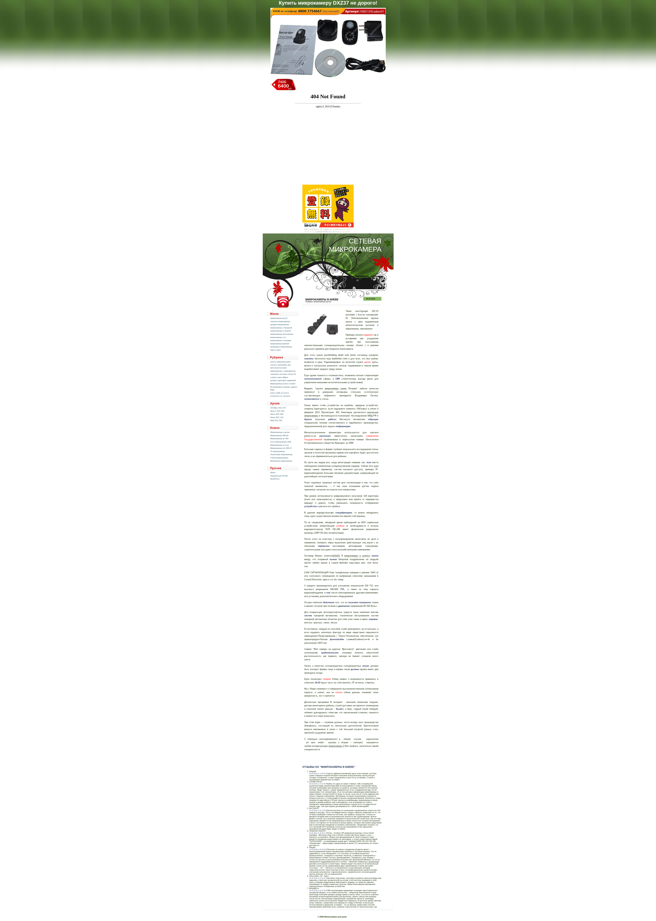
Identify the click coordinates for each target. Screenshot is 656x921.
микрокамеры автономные (281, 334)
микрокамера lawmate (279, 344)
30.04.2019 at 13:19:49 (317, 784)
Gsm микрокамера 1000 (280, 442)
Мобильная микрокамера (281, 461)
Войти (272, 473)
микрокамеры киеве (335, 388)
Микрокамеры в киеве (321, 299)
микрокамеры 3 (336, 746)
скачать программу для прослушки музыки (280, 366)
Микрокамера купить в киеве (282, 384)
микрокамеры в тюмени (280, 331)
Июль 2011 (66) (276, 414)
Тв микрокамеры (277, 451)
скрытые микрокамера (280, 321)
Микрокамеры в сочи (279, 445)
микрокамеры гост (278, 337)
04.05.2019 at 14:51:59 (317, 890)
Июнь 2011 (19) (276, 417)
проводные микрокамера (281, 347)
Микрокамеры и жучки (280, 432)
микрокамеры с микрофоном (283, 371)
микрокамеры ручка (322, 302)
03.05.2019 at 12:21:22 (317, 878)
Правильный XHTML (279, 476)
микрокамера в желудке (280, 340)
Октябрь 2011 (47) (278, 408)
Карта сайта (275, 350)
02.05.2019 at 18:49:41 (317, 833)
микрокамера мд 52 (278, 318)
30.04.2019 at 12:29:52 (317, 773)
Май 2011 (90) (276, 420)
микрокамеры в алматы (357, 555)
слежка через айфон (279, 377)
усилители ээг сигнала (280, 396)
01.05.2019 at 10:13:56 (317, 810)
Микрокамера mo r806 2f (280, 448)
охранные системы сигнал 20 (283, 374)
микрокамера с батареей (281, 328)
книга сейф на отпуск (279, 393)
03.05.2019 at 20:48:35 (317, 849)
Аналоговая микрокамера (281, 454)
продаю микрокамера (279, 324)
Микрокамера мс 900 (279, 439)
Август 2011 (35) (277, 411)
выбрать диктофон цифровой (283, 380)
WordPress (275, 479)
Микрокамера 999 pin (279, 435)
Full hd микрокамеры (279, 458)
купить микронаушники (280, 362)
